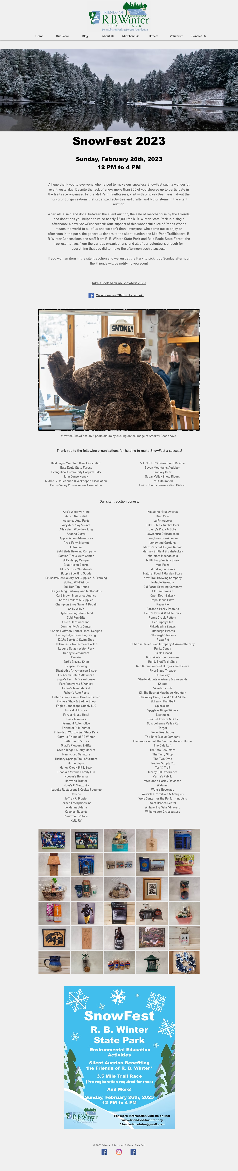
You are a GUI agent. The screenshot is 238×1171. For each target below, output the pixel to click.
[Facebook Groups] (133, 1152)
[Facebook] (104, 1152)
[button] (119, 370)
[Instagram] (119, 1152)
